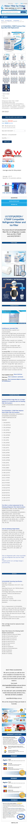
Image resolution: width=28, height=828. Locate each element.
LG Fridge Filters (8, 20)
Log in (16, 3)
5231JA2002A (16, 20)
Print (4, 95)
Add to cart (7, 141)
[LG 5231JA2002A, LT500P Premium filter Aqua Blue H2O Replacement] (6, 54)
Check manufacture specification (15, 376)
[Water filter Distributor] (14, 7)
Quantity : (4, 138)
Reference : (5, 134)
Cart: (22, 3)
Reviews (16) (14, 204)
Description (14, 197)
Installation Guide (14, 201)
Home (2, 20)
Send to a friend (6, 93)
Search (23, 12)
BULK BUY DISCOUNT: (7, 131)
